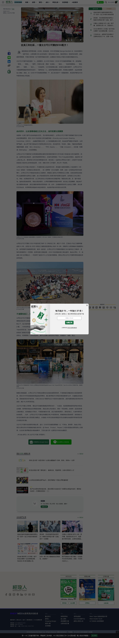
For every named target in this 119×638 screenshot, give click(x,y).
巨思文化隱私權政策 (72, 327)
